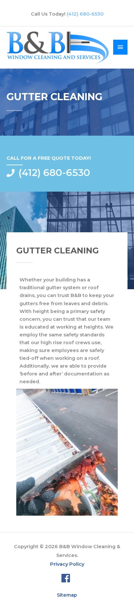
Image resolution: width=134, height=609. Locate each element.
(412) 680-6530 (85, 14)
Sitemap (67, 595)
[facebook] (67, 578)
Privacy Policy (67, 564)
